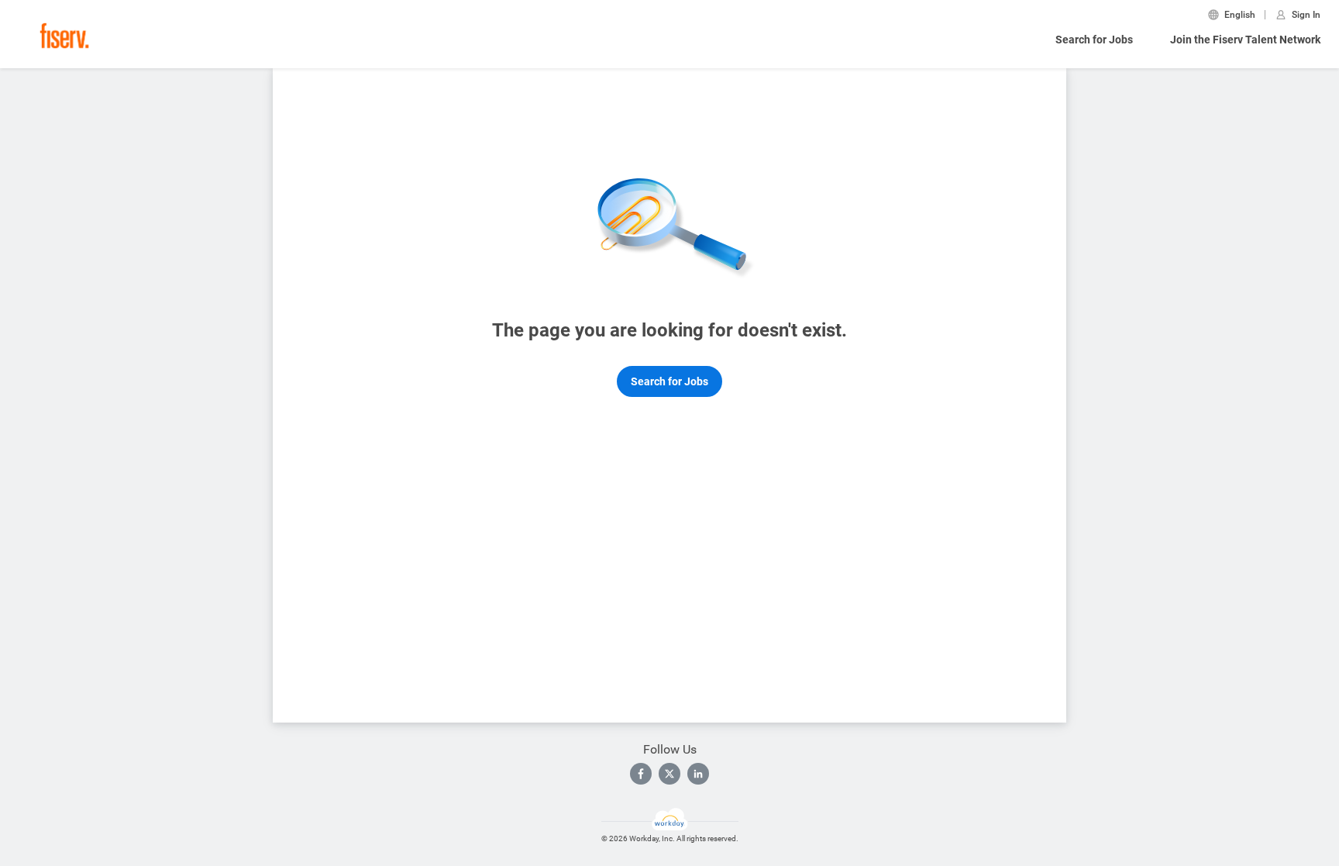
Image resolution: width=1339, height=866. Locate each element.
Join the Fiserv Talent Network (1245, 39)
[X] (669, 774)
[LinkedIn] (698, 774)
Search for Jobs (1094, 39)
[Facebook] (641, 774)
